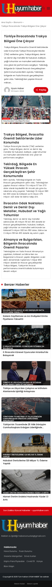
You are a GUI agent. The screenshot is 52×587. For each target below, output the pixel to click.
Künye (40, 561)
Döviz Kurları (30, 556)
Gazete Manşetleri (13, 556)
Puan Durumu (25, 551)
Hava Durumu (10, 551)
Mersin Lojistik (32, 584)
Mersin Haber (19, 584)
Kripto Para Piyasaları (14, 561)
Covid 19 (31, 561)
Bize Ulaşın (9, 566)
